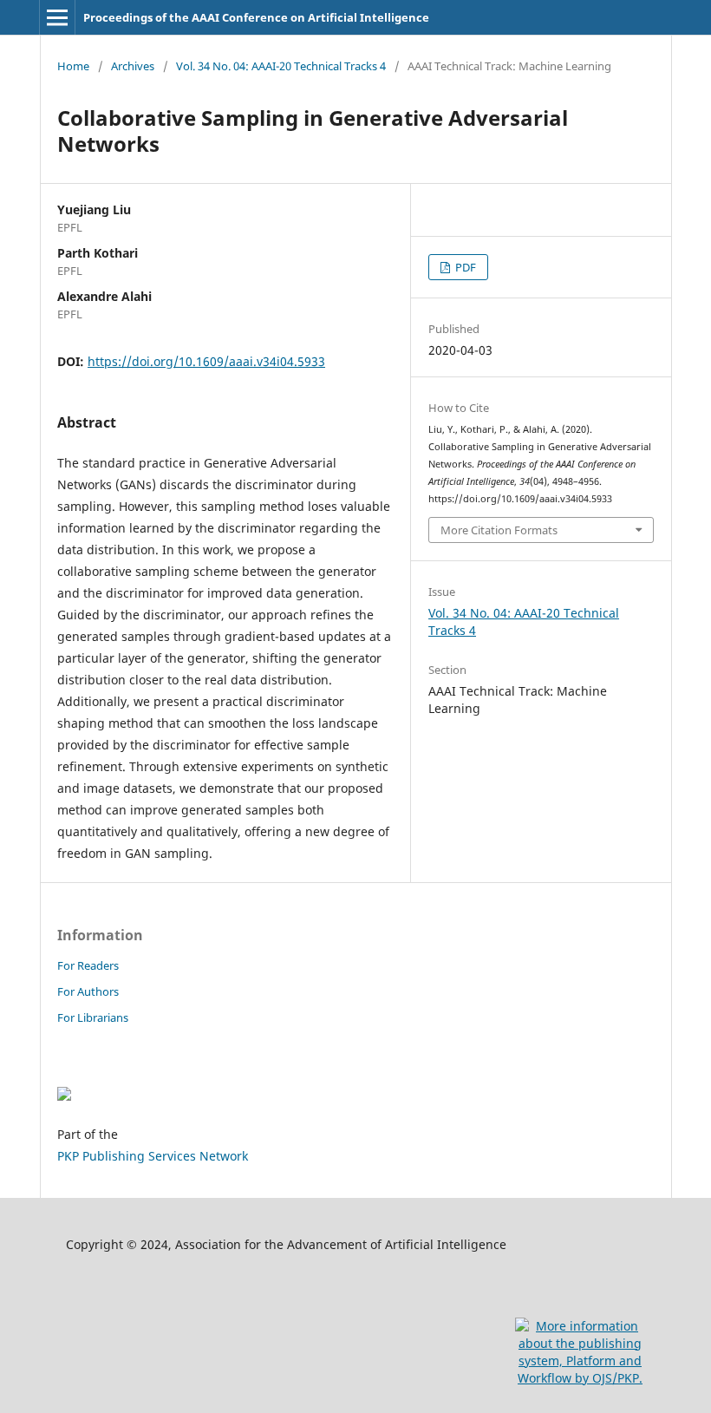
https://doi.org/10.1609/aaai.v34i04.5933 (206, 361)
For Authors (88, 991)
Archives (132, 66)
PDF (464, 267)
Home (73, 66)
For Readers (88, 965)
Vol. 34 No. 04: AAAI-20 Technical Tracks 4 (281, 66)
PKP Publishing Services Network (152, 1156)
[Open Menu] (57, 17)
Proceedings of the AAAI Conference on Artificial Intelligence (256, 17)
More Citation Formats (499, 530)
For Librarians (92, 1017)
